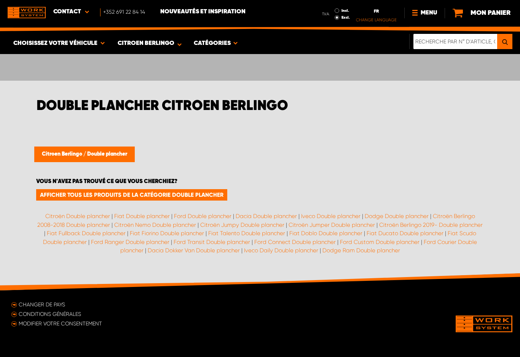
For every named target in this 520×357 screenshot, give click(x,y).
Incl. (345, 11)
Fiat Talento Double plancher (246, 233)
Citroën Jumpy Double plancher (242, 225)
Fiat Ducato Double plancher (405, 233)
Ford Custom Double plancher (380, 242)
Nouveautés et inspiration (203, 12)
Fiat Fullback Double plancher (86, 233)
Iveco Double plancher (330, 216)
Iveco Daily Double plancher (281, 250)
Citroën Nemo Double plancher (155, 225)
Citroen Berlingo (62, 154)
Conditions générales (50, 314)
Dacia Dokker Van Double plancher (194, 250)
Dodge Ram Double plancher (361, 250)
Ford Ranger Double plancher (130, 242)
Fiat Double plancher (142, 216)
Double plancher (107, 154)
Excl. (345, 17)
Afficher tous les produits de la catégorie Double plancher (131, 194)
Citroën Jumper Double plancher (332, 225)
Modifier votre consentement (60, 323)
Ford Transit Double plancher (212, 242)
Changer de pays (42, 304)
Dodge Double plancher (397, 216)
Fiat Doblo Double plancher (325, 233)
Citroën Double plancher (77, 216)
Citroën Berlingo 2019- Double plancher (431, 225)
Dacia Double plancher (266, 216)
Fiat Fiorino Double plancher (167, 233)
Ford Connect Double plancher (295, 242)
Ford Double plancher (202, 216)
